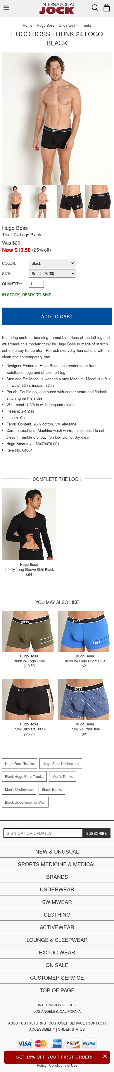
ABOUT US (17, 1022)
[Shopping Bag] (106, 7)
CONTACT (96, 1022)
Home (27, 25)
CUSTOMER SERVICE (67, 1022)
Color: (9, 263)
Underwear (57, 889)
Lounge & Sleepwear (57, 939)
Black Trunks (52, 789)
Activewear (57, 927)
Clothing (57, 914)
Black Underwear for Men (25, 802)
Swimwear (57, 901)
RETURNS (37, 1022)
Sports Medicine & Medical (57, 864)
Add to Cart (57, 316)
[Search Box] (95, 7)
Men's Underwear (19, 789)
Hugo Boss (15, 227)
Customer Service (57, 977)
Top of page (57, 990)
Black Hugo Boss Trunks (24, 776)
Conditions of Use (63, 1065)
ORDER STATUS (71, 1029)
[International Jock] (57, 4)
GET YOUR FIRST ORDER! (62, 1056)
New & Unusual (57, 851)
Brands (57, 876)
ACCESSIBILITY (42, 1029)
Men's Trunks (62, 776)
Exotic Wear (57, 952)
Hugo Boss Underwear (61, 763)
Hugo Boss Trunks (19, 763)
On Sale (57, 964)
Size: (7, 273)
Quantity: (12, 283)
